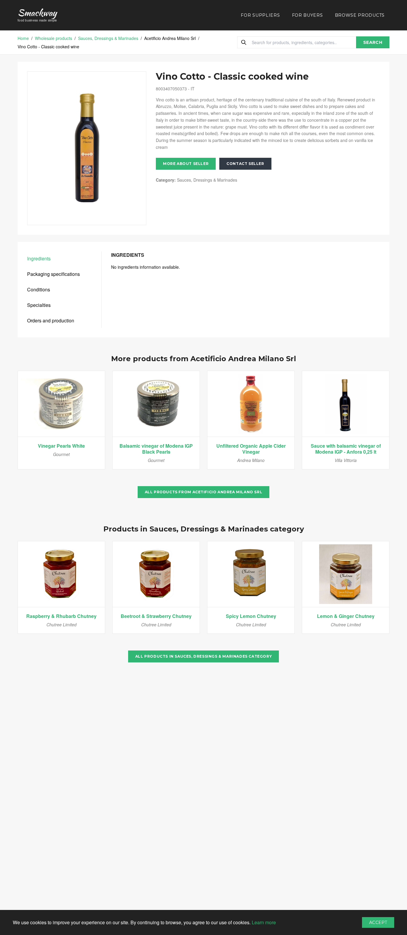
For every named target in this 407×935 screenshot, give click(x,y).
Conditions (38, 289)
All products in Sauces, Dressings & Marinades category (203, 656)
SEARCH (372, 42)
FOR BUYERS (307, 15)
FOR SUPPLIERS (260, 15)
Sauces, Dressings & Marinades (108, 38)
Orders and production (50, 320)
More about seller (186, 163)
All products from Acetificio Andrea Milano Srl (203, 492)
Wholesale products (53, 38)
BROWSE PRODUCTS (360, 15)
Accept (378, 922)
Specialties (39, 305)
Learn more (264, 922)
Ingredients (39, 258)
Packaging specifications (53, 274)
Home (23, 38)
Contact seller (245, 163)
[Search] (244, 42)
